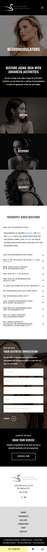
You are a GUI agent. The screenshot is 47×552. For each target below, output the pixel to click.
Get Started (14, 549)
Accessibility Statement (9, 543)
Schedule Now (23, 456)
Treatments (23, 516)
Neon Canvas (40, 543)
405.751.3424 (23, 492)
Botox (39, 233)
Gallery (23, 520)
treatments (28, 233)
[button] (23, 228)
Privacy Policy (38, 540)
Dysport (9, 236)
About (23, 513)
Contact (23, 532)
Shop (23, 528)
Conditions (23, 524)
